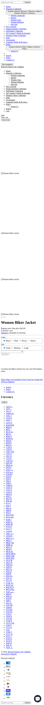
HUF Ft (9, 499)
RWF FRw (10, 589)
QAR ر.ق (10, 583)
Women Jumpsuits (18, 15)
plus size (14, 24)
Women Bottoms (17, 22)
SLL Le (9, 603)
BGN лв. (9, 432)
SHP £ (8, 601)
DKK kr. (9, 465)
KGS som (10, 517)
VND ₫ (9, 632)
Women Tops (16, 20)
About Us (14, 51)
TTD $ (8, 614)
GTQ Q (9, 490)
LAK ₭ (9, 531)
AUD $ (9, 418)
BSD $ (8, 441)
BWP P (9, 443)
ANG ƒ (9, 416)
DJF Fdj (9, 463)
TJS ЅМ (9, 610)
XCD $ (9, 641)
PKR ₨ (9, 576)
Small (8, 348)
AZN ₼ (9, 423)
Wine (16, 341)
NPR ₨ (9, 565)
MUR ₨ (9, 552)
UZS (8, 630)
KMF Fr (9, 522)
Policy (8, 44)
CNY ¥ (8, 454)
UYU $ (9, 628)
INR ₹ (8, 506)
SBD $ (8, 594)
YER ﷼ (9, 648)
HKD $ (9, 494)
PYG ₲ (9, 580)
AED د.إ (9, 407)
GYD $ (9, 492)
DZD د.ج (9, 470)
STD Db (9, 605)
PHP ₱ (8, 574)
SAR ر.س (10, 592)
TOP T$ (9, 612)
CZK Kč (9, 461)
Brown (24, 341)
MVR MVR (10, 554)
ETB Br (9, 474)
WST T (9, 636)
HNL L (9, 497)
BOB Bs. (9, 438)
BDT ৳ (8, 430)
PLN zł (8, 578)
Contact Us (10, 60)
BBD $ (8, 427)
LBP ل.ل (9, 534)
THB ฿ (9, 608)
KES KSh (10, 515)
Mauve (33, 341)
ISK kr (8, 508)
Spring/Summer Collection (16, 29)
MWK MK (10, 556)
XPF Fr (9, 645)
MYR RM (10, 558)
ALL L (8, 411)
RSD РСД (10, 587)
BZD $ (8, 445)
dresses (13, 18)
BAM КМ (10, 425)
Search (8, 55)
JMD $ (8, 510)
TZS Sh (9, 619)
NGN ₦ (9, 560)
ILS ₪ (8, 503)
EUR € (8, 477)
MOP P (9, 549)
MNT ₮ (9, 547)
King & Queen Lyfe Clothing (12, 67)
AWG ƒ (9, 420)
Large (26, 348)
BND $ (9, 436)
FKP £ (8, 481)
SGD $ (8, 598)
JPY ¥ (8, 513)
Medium (17, 348)
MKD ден (10, 543)
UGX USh (10, 623)
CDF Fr (9, 450)
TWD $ (9, 616)
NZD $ (8, 567)
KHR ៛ (8, 520)
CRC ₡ (9, 456)
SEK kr (9, 596)
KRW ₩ (9, 524)
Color (3, 337)
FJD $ (8, 479)
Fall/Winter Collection (14, 31)
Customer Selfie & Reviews (16, 42)
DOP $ (8, 467)
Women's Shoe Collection (16, 35)
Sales (8, 38)
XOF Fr (9, 643)
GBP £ (8, 483)
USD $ (4, 402)
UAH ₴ (9, 621)
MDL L (9, 540)
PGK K (9, 572)
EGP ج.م (9, 472)
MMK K (9, 545)
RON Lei (9, 585)
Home (8, 7)
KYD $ (9, 526)
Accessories (10, 40)
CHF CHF (10, 452)
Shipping (4, 333)
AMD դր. (10, 413)
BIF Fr (8, 434)
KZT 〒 (9, 529)
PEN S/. (9, 569)
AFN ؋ (9, 409)
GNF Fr (9, 488)
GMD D (9, 485)
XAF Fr (9, 639)
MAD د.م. (10, 538)
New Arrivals (11, 27)
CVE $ (8, 458)
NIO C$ (9, 563)
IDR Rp (9, 501)
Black (8, 341)
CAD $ (9, 447)
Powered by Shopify (9, 654)
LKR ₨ (9, 536)
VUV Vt (9, 634)
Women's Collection (13, 9)
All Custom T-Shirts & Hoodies (18, 33)
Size (2, 344)
